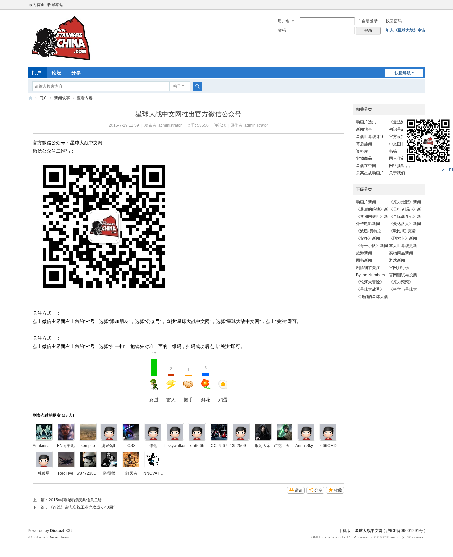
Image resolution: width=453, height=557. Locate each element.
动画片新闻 (366, 202)
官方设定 (397, 136)
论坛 (56, 72)
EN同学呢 (66, 445)
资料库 (362, 151)
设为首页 (37, 4)
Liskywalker (175, 445)
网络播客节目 (401, 165)
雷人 (171, 384)
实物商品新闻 (401, 253)
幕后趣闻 (364, 144)
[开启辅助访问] (423, 5)
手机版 (345, 530)
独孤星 (44, 473)
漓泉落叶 (109, 445)
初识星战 (397, 129)
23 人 (68, 415)
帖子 (177, 86)
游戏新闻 (397, 260)
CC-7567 (219, 445)
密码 (282, 30)
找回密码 (394, 21)
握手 (188, 385)
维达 (153, 445)
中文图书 (397, 144)
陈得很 (109, 473)
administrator (170, 125)
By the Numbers (370, 275)
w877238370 (88, 473)
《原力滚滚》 (401, 282)
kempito (88, 445)
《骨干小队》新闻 (372, 245)
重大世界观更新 (403, 245)
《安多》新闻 (368, 238)
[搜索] (197, 86)
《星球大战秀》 (370, 289)
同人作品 (397, 158)
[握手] (175, 432)
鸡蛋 (222, 399)
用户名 (284, 21)
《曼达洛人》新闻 (405, 223)
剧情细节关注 (368, 267)
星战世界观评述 (370, 136)
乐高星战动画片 (370, 173)
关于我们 (397, 173)
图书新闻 (364, 260)
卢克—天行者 (285, 445)
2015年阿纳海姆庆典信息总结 (75, 500)
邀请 (299, 490)
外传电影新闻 (368, 223)
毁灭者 (131, 473)
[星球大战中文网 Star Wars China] (61, 37)
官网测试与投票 (403, 275)
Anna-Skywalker (310, 445)
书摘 (393, 151)
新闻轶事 (62, 98)
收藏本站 (55, 4)
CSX (131, 445)
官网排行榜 (399, 267)
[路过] (66, 432)
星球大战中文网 (369, 530)
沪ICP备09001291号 (404, 530)
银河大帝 (263, 445)
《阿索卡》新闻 (403, 238)
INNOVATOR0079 (158, 473)
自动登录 (370, 21)
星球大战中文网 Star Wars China (30, 98)
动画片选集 (366, 122)
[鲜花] (44, 432)
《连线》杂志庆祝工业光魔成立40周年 (83, 507)
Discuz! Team (59, 537)
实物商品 (364, 158)
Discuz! (57, 530)
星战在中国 (366, 165)
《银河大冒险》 (370, 282)
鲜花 (205, 384)
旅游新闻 (364, 253)
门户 (36, 72)
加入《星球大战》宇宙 (405, 30)
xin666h (197, 445)
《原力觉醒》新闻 (405, 202)
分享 (76, 72)
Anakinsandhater (48, 445)
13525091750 (242, 445)
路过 (154, 380)
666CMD (328, 445)
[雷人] (88, 459)
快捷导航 (403, 73)
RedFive (65, 473)
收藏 (338, 490)
